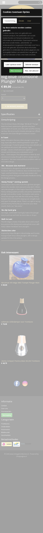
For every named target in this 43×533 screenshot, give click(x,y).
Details (21, 21)
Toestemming (9, 21)
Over (29, 21)
